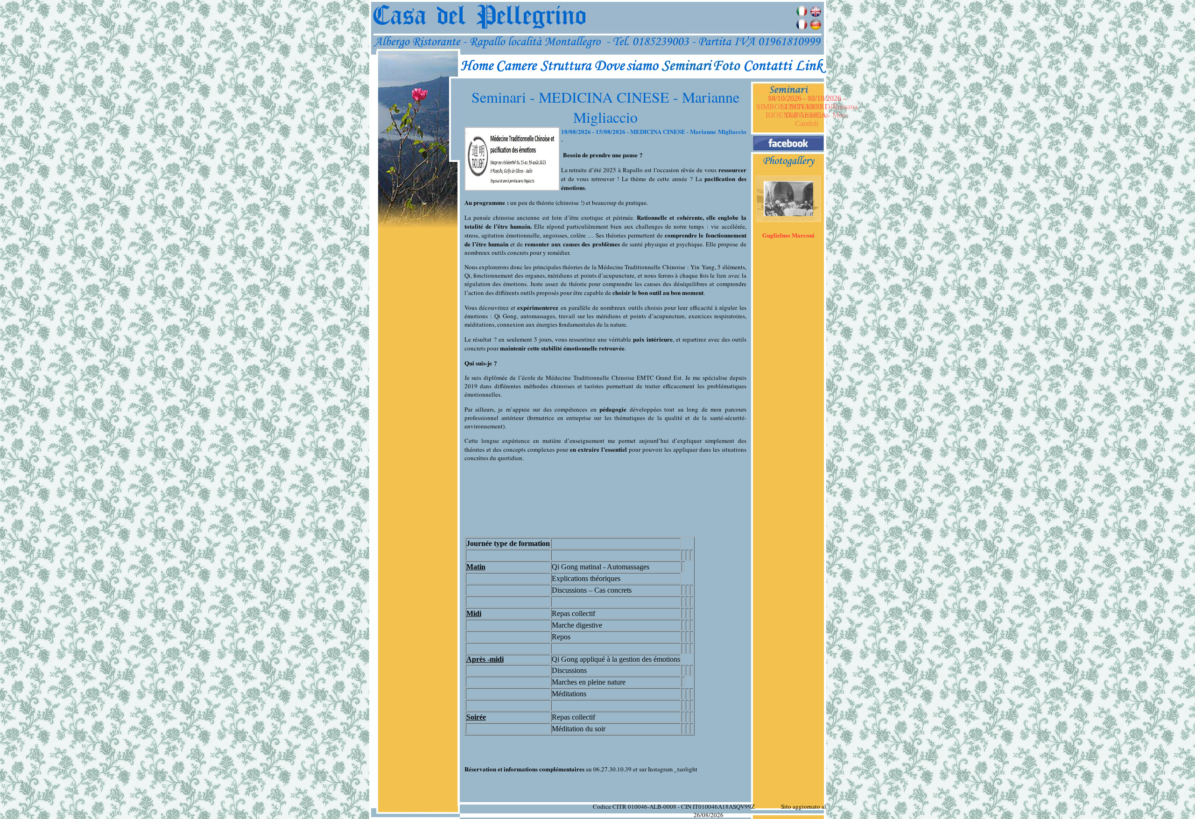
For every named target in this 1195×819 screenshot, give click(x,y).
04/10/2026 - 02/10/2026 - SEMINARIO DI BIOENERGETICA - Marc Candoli (807, 110)
